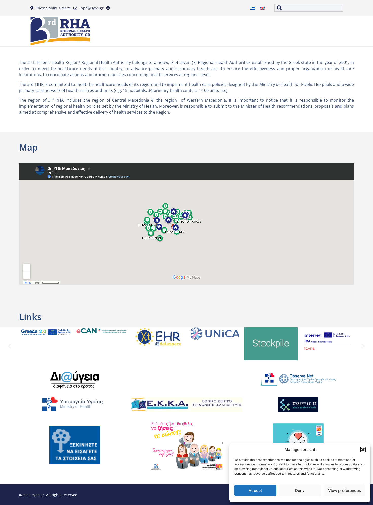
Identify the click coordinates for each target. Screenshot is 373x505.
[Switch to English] (262, 8)
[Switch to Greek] (253, 8)
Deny (300, 490)
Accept (255, 490)
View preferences (344, 490)
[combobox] (308, 8)
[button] (362, 449)
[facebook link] (109, 8)
